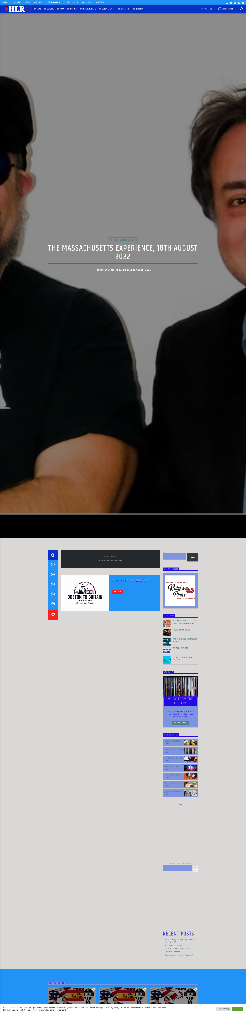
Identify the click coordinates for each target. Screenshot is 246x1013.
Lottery (101, 2)
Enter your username (180, 895)
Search (165, 583)
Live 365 (38, 2)
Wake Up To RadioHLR (173, 772)
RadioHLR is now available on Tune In (185, 671)
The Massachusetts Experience (123, 254)
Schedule (17, 2)
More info (117, 623)
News (6, 2)
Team (28, 2)
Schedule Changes (180, 679)
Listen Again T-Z (71, 2)
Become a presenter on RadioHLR (183, 689)
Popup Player (227, 9)
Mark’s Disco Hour (172, 797)
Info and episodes (180, 754)
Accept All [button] (237, 1008)
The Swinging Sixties (173, 789)
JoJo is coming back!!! (182, 661)
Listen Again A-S (53, 2)
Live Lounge (87, 2)
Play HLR (208, 9)
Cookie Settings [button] (224, 1008)
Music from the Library (174, 781)
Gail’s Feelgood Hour (173, 814)
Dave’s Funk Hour (172, 806)
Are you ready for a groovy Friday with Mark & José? (184, 653)
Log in (195, 900)
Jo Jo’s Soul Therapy (173, 823)
